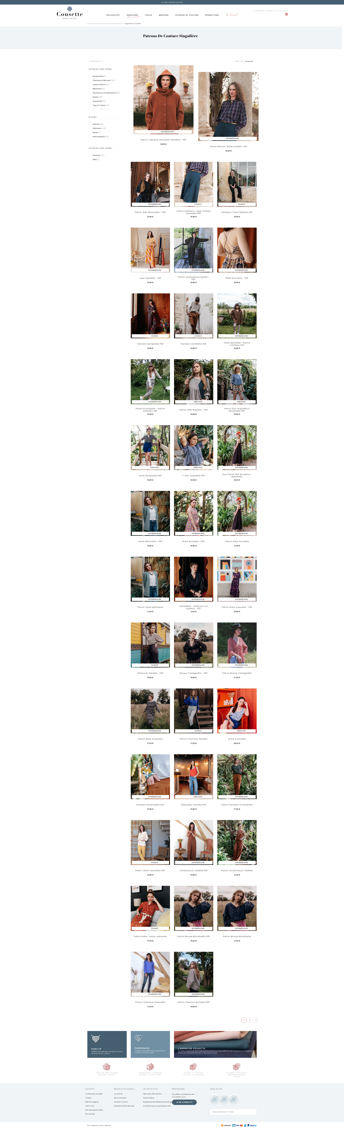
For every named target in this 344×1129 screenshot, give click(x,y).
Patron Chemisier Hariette (194, 739)
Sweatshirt (99, 101)
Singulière (133, 16)
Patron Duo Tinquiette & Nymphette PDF (237, 410)
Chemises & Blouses (103, 80)
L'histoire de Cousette (93, 1094)
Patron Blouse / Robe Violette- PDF (228, 146)
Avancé (98, 124)
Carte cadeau (148, 1098)
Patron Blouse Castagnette (237, 673)
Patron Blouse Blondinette (237, 936)
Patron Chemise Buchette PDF (194, 1002)
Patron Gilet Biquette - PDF (193, 409)
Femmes (98, 155)
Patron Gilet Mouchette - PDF (150, 212)
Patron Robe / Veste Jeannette (150, 936)
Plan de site (89, 1114)
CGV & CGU (89, 1106)
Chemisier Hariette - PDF (150, 673)
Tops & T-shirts (101, 105)
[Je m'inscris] (254, 1112)
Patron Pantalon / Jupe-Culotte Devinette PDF (194, 212)
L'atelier (88, 1098)
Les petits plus (150, 1089)
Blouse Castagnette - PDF (194, 673)
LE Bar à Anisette (237, 739)
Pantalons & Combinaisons (106, 93)
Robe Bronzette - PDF (237, 278)
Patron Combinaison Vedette (237, 870)
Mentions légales (92, 1102)
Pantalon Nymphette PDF (150, 344)
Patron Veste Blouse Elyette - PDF (193, 278)
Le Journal (231, 15)
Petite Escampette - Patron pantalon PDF (150, 410)
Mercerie (164, 15)
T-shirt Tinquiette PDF (193, 475)
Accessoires (99, 76)
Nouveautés (113, 15)
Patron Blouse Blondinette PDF (193, 936)
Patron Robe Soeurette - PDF (237, 607)
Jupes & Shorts (101, 84)
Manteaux (99, 88)
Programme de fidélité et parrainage (157, 1102)
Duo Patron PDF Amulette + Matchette (237, 475)
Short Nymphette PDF (150, 475)
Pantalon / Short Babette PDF (237, 212)
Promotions (212, 15)
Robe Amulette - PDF (194, 541)
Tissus (148, 15)
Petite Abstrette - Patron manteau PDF (237, 344)
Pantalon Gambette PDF (194, 344)
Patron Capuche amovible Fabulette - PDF (163, 139)
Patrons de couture (187, 15)
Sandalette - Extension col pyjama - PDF (193, 607)
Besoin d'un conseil (124, 1089)
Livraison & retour (121, 1102)
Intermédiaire (101, 136)
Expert (97, 132)
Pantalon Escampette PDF (150, 804)
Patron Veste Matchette (150, 607)
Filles (96, 159)
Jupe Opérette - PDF (150, 278)
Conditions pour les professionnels (157, 1106)
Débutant (99, 128)
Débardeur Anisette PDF (193, 804)
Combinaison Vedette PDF (194, 870)
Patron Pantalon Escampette (237, 804)
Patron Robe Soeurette (150, 739)
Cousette (90, 1089)
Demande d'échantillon (152, 1094)
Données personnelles (94, 1110)
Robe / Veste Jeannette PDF (150, 870)
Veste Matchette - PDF (150, 541)
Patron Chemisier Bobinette (150, 1002)
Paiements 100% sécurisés (124, 1106)
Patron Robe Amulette (237, 541)
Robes (98, 97)
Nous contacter (120, 1098)
